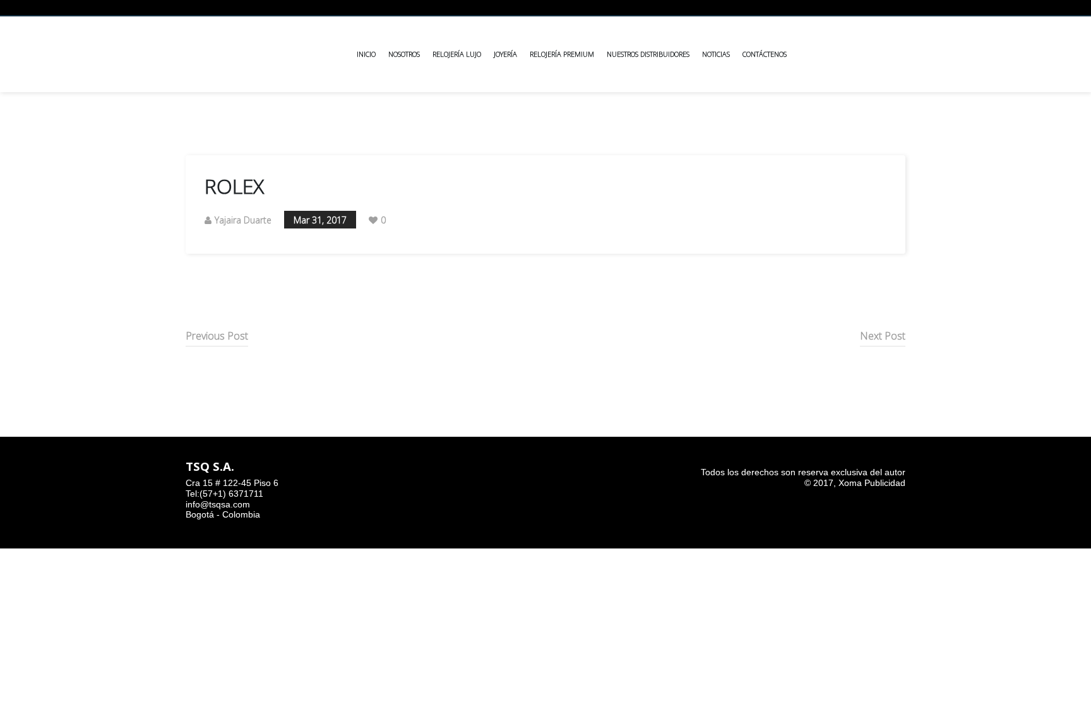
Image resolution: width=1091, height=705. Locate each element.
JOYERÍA (505, 54)
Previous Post (217, 336)
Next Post (882, 336)
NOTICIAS (716, 54)
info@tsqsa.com (218, 504)
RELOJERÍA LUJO (456, 54)
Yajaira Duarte (243, 220)
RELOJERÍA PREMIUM (562, 54)
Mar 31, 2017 (320, 220)
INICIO (366, 54)
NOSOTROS (404, 54)
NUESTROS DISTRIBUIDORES (648, 54)
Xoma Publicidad (871, 483)
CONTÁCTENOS (764, 54)
